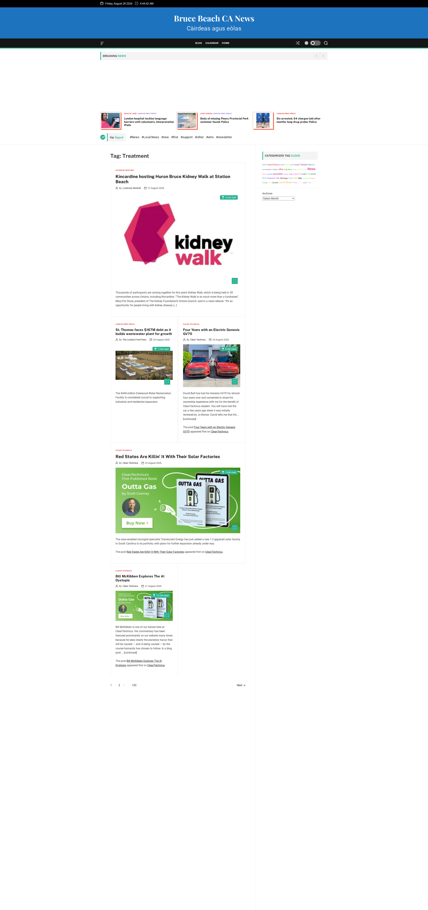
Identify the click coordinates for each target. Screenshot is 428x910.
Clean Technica (191, 324)
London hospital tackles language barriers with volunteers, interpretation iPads (149, 121)
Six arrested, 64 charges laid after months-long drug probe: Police (298, 120)
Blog (198, 43)
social (313, 174)
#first (175, 137)
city (269, 183)
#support (187, 137)
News (311, 169)
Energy (265, 183)
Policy (295, 182)
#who (210, 137)
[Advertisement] (214, 86)
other (281, 169)
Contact (303, 164)
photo (295, 169)
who (300, 182)
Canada (275, 183)
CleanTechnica (219, 431)
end (291, 165)
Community (302, 169)
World (282, 165)
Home (225, 43)
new (287, 164)
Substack (306, 178)
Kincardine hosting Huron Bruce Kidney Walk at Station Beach (173, 179)
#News (135, 137)
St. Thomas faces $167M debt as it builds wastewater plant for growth (144, 332)
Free (309, 183)
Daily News (288, 169)
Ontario (275, 169)
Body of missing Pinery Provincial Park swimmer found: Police (224, 120)
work (264, 164)
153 (134, 685)
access (285, 174)
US (308, 174)
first (264, 178)
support (296, 174)
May (300, 178)
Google (297, 165)
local (291, 178)
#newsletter (224, 137)
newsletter (278, 174)
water (305, 183)
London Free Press (146, 113)
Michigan (284, 178)
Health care (130, 113)
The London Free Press (134, 339)
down (264, 174)
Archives (267, 193)
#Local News (151, 137)
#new (165, 137)
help (310, 165)
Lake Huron (206, 113)
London (304, 174)
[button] (323, 55)
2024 (296, 178)
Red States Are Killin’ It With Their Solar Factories (168, 456)
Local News (285, 182)
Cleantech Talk (273, 178)
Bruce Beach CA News (214, 18)
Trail (290, 174)
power (269, 174)
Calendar (212, 43)
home (312, 178)
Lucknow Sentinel (125, 170)
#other (199, 137)
